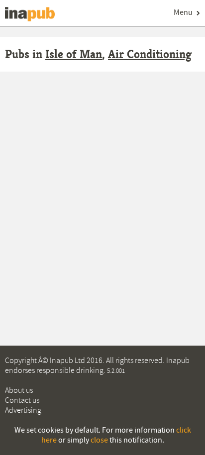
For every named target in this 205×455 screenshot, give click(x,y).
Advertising (23, 410)
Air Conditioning (150, 54)
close (99, 440)
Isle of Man (73, 54)
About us (19, 390)
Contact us (22, 400)
